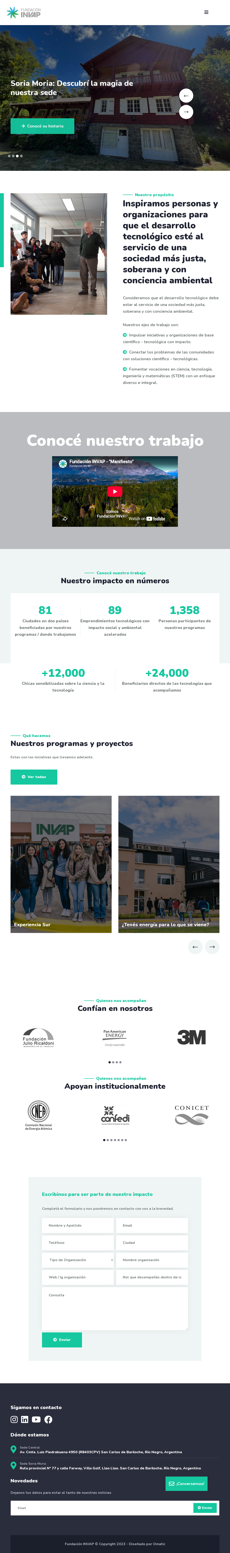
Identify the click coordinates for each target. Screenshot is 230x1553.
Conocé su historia (45, 125)
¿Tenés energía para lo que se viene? (165, 924)
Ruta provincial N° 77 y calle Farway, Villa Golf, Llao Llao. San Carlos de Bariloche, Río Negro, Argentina (110, 1468)
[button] (9, 156)
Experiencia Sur (32, 924)
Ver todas (37, 776)
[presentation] (195, 947)
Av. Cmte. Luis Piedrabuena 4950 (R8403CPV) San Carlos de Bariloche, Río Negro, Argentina (101, 1452)
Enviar (65, 1339)
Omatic (159, 1544)
